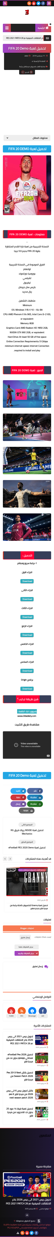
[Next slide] (5, 859)
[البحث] (5, 3)
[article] (27, 829)
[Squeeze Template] (39, 1221)
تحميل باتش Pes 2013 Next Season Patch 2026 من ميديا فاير (20, 1076)
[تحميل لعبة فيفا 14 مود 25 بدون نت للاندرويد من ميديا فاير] (41, 1112)
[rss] (29, 3)
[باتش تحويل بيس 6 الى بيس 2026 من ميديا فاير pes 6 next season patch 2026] (41, 1094)
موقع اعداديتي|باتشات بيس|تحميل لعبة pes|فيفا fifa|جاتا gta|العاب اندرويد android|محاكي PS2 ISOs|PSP (27, 1226)
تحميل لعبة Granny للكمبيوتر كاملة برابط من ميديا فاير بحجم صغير (29, 906)
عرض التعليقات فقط (26, 947)
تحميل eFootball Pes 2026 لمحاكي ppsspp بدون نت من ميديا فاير (19, 1058)
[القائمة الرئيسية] (7, 28)
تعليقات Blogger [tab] (27, 928)
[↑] (27, 1215)
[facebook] (43, 3)
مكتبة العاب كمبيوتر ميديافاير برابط (32, 66)
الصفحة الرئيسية (39, 61)
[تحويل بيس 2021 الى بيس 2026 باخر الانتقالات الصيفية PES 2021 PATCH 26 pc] (41, 1040)
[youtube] (34, 3)
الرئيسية (41, 28)
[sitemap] (18, 1233)
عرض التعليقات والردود (26, 953)
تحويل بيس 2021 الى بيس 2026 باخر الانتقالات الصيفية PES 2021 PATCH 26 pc (19, 1040)
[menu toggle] (49, 3)
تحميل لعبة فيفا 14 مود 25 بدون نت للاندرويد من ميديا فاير (19, 1112)
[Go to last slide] (10, 859)
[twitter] (38, 3)
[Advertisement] (27, 104)
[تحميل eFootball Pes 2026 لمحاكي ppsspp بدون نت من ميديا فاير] (41, 1058)
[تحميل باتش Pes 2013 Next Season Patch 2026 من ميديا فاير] (41, 1076)
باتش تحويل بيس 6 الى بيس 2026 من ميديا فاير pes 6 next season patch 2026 (19, 1094)
